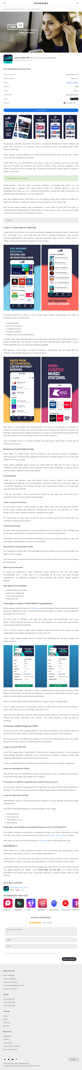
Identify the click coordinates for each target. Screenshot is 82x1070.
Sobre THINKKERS (8, 975)
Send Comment (69, 959)
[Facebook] (4, 1059)
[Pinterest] (16, 1059)
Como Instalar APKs (9, 1002)
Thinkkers (34, 608)
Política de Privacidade (10, 982)
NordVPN (6, 1039)
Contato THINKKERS (9, 979)
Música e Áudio (25, 9)
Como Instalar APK (9, 999)
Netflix (5, 1019)
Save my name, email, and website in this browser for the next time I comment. (32, 953)
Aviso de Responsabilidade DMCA (13, 985)
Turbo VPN (6, 1022)
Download (41, 110)
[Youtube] (12, 1059)
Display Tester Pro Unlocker (12, 1046)
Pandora (43, 840)
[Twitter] (8, 1059)
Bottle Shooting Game (10, 1049)
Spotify (52, 835)
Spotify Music (7, 1036)
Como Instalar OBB (9, 1005)
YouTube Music (61, 835)
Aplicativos (16, 9)
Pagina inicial (7, 9)
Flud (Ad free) (7, 1043)
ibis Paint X (6, 1026)
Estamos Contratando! (10, 989)
